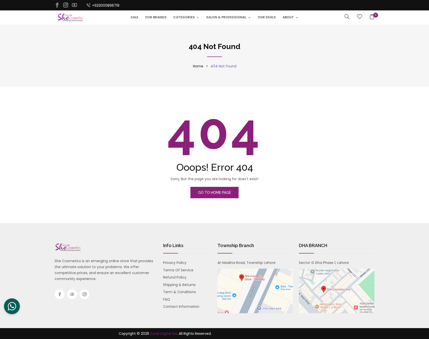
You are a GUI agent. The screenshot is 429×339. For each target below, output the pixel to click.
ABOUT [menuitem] (288, 17)
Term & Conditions (179, 291)
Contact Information (181, 306)
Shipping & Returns (179, 284)
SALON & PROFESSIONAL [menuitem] (226, 17)
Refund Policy (174, 277)
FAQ (166, 299)
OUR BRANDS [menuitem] (156, 17)
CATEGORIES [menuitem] (184, 17)
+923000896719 (105, 5)
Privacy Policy (174, 262)
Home (198, 66)
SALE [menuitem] (134, 17)
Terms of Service (178, 270)
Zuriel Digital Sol (163, 333)
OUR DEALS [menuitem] (267, 17)
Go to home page (214, 193)
